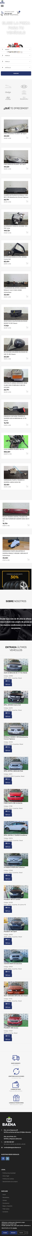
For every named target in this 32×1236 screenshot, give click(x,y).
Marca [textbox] (7, 49)
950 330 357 (8, 13)
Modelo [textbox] (7, 55)
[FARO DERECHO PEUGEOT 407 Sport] (16, 156)
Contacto (5, 1212)
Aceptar (5, 1232)
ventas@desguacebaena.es (12, 1147)
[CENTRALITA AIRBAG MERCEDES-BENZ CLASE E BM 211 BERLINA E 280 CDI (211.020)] (16, 375)
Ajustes (21, 1232)
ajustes (15, 1228)
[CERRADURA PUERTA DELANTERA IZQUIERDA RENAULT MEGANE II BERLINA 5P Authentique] (16, 543)
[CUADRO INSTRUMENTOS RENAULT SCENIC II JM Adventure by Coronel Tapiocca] (16, 187)
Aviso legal (6, 1176)
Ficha (8, 681)
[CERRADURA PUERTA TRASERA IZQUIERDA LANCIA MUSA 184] (16, 472)
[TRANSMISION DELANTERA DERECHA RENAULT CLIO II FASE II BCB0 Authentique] (16, 280)
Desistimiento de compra (10, 1181)
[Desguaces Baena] (8, 2)
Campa (5, 1200)
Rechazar (13, 1232)
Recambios (6, 1197)
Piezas (8, 684)
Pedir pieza (6, 1209)
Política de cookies (8, 1179)
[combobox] (16, 49)
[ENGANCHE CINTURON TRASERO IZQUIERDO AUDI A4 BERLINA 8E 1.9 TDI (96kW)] (16, 408)
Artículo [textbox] (8, 67)
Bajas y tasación (7, 1206)
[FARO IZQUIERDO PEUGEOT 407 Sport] (16, 126)
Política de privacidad (9, 1173)
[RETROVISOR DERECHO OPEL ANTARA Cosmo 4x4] (16, 249)
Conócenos (6, 1203)
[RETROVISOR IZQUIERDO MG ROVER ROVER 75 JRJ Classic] (16, 344)
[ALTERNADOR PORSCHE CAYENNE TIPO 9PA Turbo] (16, 218)
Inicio (4, 1194)
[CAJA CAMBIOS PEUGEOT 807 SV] (16, 441)
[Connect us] (3, 1159)
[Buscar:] (13, 15)
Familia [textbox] (7, 61)
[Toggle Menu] (2, 6)
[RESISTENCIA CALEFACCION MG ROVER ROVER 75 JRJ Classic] (16, 313)
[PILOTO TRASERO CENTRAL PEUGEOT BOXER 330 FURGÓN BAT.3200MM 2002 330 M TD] (16, 509)
